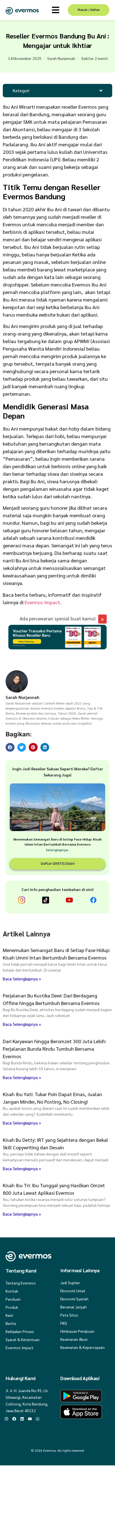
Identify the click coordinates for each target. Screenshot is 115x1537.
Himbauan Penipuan (77, 1331)
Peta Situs (69, 1314)
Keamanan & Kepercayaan (82, 1347)
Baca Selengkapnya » (22, 978)
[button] (10, 747)
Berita (11, 1323)
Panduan (13, 1299)
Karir (9, 1315)
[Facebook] (14, 1419)
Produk (12, 1307)
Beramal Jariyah (73, 1306)
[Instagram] (6, 1419)
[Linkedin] (22, 1419)
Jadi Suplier (70, 1282)
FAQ (63, 1322)
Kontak (12, 1290)
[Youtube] (30, 1419)
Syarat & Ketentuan (23, 1339)
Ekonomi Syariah (74, 1298)
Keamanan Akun (74, 1339)
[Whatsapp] (38, 1419)
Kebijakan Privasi (20, 1331)
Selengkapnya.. (58, 850)
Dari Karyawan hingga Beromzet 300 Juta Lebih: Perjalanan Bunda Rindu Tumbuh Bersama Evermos (54, 1048)
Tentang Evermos (21, 1282)
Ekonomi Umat (72, 1290)
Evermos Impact (42, 602)
